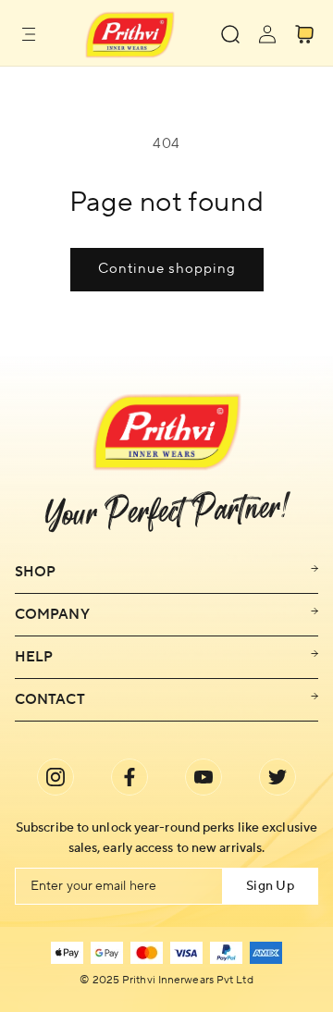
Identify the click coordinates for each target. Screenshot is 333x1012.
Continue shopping (167, 269)
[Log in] (267, 34)
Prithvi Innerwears (168, 980)
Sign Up (270, 886)
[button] (28, 34)
